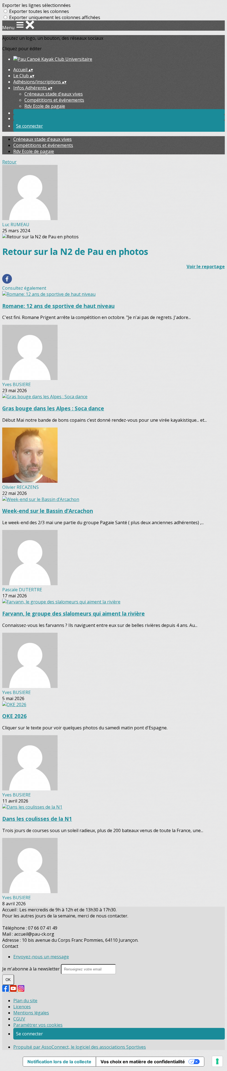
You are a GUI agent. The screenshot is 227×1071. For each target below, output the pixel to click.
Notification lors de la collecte (59, 1061)
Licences (22, 1007)
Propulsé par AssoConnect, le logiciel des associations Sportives (79, 1047)
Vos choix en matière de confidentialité (142, 1061)
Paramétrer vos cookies (38, 1025)
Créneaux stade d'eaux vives (53, 94)
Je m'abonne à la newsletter (31, 969)
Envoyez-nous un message (41, 957)
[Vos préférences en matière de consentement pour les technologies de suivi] (217, 1061)
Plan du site (25, 1001)
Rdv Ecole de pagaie (44, 106)
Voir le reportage (206, 266)
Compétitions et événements (54, 100)
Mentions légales (31, 1013)
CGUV (19, 1019)
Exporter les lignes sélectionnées (36, 5)
